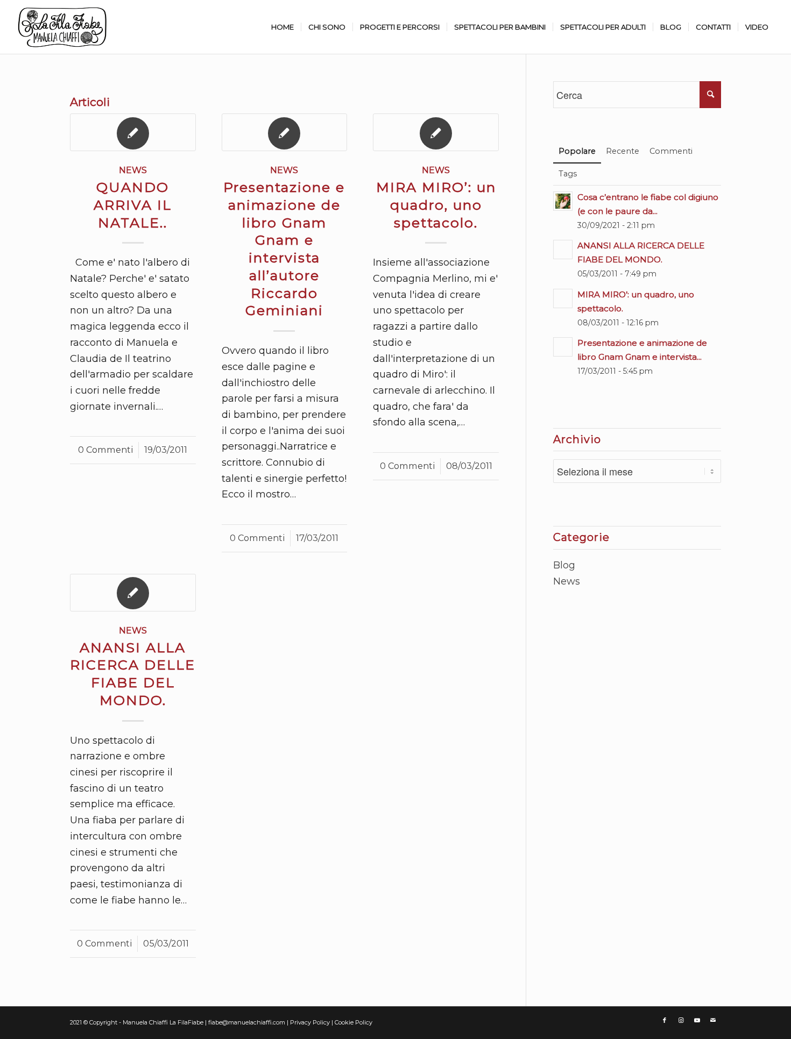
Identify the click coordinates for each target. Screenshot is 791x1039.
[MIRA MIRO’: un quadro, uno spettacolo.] (436, 132)
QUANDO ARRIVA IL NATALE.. (133, 205)
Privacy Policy (310, 1022)
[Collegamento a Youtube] (697, 1020)
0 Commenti (105, 449)
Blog (564, 565)
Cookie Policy (353, 1022)
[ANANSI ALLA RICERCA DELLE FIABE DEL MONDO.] (133, 592)
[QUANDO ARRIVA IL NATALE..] (133, 132)
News (133, 170)
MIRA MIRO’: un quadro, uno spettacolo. (436, 205)
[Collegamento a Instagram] (681, 1020)
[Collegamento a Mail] (713, 1020)
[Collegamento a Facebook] (664, 1020)
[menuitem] (282, 27)
